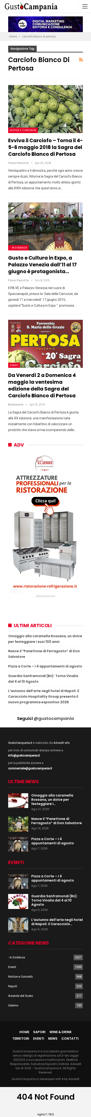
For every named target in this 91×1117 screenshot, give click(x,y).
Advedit (73, 1079)
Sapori (39, 1032)
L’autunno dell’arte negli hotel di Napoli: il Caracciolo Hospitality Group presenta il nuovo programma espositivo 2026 (43, 696)
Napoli (12, 986)
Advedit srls (61, 743)
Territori (20, 1038)
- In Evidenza (18, 247)
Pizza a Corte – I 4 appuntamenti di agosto (45, 666)
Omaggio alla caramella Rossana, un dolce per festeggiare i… (52, 799)
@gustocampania (54, 718)
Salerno (13, 1005)
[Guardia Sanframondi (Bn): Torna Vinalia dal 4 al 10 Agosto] (18, 901)
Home (24, 1032)
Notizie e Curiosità (23, 130)
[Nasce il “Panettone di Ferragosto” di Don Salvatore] (18, 824)
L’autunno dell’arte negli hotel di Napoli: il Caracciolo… (57, 921)
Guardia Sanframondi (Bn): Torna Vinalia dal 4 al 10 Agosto (54, 900)
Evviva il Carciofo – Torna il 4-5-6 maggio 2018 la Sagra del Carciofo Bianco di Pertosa (45, 147)
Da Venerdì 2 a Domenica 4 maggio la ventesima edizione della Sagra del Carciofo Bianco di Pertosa (42, 385)
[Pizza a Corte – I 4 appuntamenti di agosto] (18, 844)
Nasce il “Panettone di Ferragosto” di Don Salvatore (56, 820)
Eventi (14, 365)
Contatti (70, 1038)
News (52, 1038)
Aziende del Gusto (20, 996)
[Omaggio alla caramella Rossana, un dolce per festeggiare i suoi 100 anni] (18, 800)
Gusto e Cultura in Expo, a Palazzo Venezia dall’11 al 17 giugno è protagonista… (42, 264)
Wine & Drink (60, 1032)
